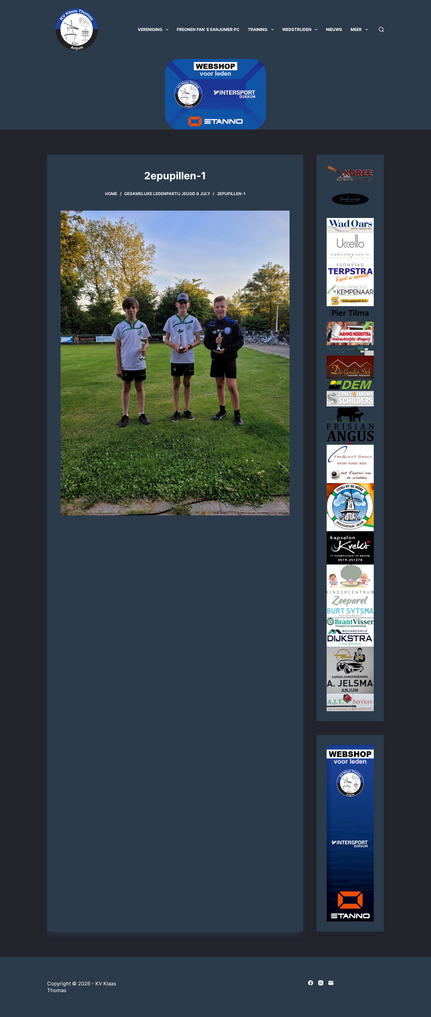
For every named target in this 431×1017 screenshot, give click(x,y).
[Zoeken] (381, 29)
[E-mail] (330, 982)
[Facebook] (310, 982)
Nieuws (334, 29)
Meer (356, 29)
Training (257, 29)
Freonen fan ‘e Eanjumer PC (208, 29)
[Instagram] (320, 982)
